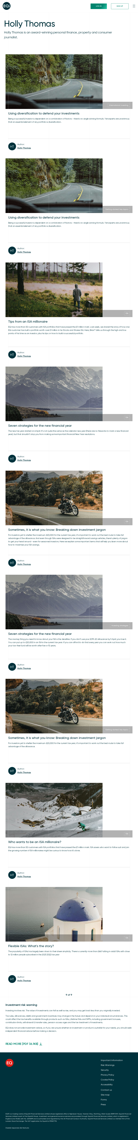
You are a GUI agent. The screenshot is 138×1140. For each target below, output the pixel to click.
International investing (118, 105)
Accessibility (107, 1085)
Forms (104, 1100)
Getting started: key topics (116, 209)
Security (105, 1070)
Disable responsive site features (17, 1128)
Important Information (112, 1060)
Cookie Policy (107, 1080)
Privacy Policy (107, 1075)
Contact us (106, 1090)
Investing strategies (120, 626)
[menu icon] (134, 6)
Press (103, 1105)
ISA (127, 313)
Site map (105, 1095)
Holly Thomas (24, 148)
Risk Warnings (107, 1065)
